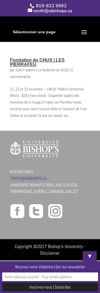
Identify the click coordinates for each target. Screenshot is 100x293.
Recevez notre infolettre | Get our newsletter (50, 266)
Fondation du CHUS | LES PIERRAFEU (37, 62)
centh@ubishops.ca (28, 178)
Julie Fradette (25, 69)
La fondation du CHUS (53, 69)
